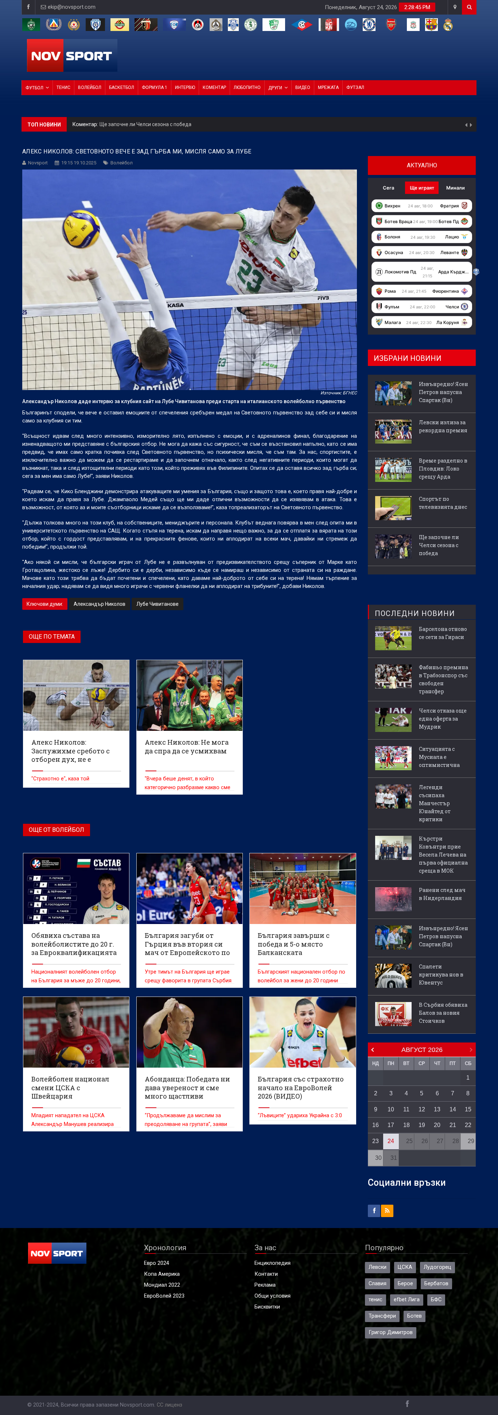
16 (375, 1125)
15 (468, 1109)
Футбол (34, 87)
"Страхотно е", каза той (60, 779)
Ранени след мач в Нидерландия (442, 893)
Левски (377, 1267)
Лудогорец (437, 1267)
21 (453, 1125)
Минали (455, 188)
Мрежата (328, 87)
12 (422, 1109)
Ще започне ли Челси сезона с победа (439, 545)
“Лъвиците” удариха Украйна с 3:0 (300, 1115)
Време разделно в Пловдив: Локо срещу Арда (443, 468)
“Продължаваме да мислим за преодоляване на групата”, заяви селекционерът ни (186, 1124)
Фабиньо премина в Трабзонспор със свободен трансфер (443, 679)
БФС (436, 1300)
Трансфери (382, 1316)
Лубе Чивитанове (157, 604)
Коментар (214, 87)
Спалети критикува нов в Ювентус (441, 974)
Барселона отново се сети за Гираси (443, 632)
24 (391, 1141)
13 (437, 1109)
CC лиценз (169, 1405)
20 (437, 1125)
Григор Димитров (391, 1332)
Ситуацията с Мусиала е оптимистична (439, 756)
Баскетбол (121, 87)
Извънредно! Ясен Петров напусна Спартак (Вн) (158, 124)
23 (375, 1141)
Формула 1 (154, 87)
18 (406, 1125)
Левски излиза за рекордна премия (443, 426)
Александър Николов (99, 604)
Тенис (63, 87)
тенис (375, 1300)
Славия (377, 1283)
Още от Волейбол (56, 829)
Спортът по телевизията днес (443, 502)
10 (391, 1109)
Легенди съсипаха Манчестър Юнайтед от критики (435, 803)
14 (453, 1109)
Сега (388, 188)
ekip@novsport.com (72, 7)
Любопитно (247, 87)
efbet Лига (407, 1300)
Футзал (355, 87)
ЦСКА (405, 1267)
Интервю (185, 87)
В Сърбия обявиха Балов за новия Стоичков (443, 1012)
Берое (405, 1283)
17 (391, 1125)
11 (406, 1109)
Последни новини (415, 613)
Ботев (414, 1316)
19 (422, 1125)
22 (468, 1125)
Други (275, 87)
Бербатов (436, 1283)
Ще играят (422, 188)
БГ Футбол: (86, 124)
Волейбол (89, 87)
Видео (302, 87)
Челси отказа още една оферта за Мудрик (443, 718)
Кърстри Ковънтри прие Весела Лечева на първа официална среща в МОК (443, 854)
